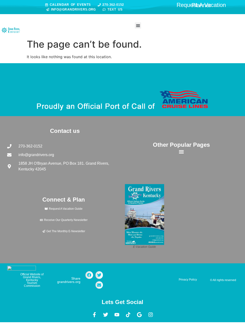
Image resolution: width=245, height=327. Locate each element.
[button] (138, 26)
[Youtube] (117, 315)
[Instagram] (151, 315)
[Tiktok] (128, 315)
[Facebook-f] (94, 315)
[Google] (139, 315)
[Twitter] (106, 315)
